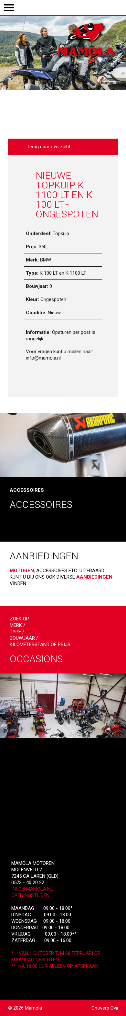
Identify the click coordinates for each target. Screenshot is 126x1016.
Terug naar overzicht (47, 147)
